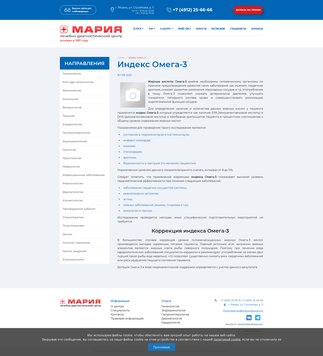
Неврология (71, 166)
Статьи (121, 57)
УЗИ (151, 28)
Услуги (137, 28)
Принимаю (161, 347)
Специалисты (238, 28)
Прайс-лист (184, 28)
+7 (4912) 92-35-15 (230, 300)
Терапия (69, 116)
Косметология (73, 200)
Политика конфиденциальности (243, 310)
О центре (165, 28)
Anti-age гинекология (78, 82)
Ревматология (73, 183)
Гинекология (72, 73)
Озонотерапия (73, 217)
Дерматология (73, 192)
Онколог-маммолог (77, 242)
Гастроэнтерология (76, 132)
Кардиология (72, 124)
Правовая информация (127, 318)
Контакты (257, 28)
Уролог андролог (75, 251)
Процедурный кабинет (79, 209)
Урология (69, 149)
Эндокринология (75, 141)
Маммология (72, 90)
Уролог (68, 234)
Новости (201, 28)
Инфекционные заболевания (84, 175)
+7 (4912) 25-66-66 (192, 9)
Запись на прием (248, 9)
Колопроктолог (73, 259)
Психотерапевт (73, 225)
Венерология (72, 107)
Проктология (72, 158)
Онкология (70, 99)
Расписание (218, 28)
